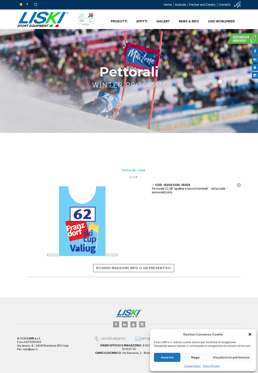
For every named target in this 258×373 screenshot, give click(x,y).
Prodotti (119, 21)
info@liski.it (151, 339)
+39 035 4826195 (112, 339)
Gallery (163, 21)
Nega (195, 357)
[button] (250, 334)
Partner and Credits (202, 4)
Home (168, 4)
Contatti (224, 4)
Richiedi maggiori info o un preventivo (133, 268)
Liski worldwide (221, 21)
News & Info (189, 21)
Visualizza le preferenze (231, 357)
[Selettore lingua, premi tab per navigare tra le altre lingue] (23, 4)
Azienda (180, 4)
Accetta (167, 357)
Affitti (141, 21)
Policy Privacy (211, 366)
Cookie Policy (192, 366)
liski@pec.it (30, 349)
